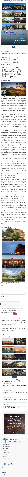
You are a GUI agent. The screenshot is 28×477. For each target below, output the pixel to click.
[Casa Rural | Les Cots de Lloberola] (13, 234)
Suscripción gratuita (20, 43)
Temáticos (4, 474)
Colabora (5, 456)
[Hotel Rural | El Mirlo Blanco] (20, 357)
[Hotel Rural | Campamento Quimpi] (8, 26)
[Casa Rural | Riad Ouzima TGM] (20, 349)
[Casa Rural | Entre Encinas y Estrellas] (20, 6)
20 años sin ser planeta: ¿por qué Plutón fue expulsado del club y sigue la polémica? (15, 393)
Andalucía (4, 470)
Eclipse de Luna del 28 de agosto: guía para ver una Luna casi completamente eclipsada (15, 400)
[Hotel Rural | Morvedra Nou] (8, 341)
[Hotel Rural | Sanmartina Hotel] (8, 357)
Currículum (5, 460)
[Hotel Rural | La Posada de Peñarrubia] (20, 364)
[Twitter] (17, 40)
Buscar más (14, 377)
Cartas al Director (6, 458)
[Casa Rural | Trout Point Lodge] (20, 341)
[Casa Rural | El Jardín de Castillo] (8, 20)
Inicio (2, 51)
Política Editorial (6, 448)
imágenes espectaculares (6, 145)
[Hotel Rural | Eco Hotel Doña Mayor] (13, 261)
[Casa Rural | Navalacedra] (20, 372)
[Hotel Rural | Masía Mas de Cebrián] (20, 13)
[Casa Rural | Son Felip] (8, 13)
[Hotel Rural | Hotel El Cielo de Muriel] (8, 6)
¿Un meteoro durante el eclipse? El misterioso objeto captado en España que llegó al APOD (15, 407)
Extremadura (5, 467)
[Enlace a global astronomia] (14, 424)
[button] (2, 87)
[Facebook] (15, 40)
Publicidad (5, 454)
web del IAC (11, 223)
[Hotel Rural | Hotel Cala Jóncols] (20, 20)
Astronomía (5, 51)
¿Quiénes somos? (6, 446)
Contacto (5, 450)
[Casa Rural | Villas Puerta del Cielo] (13, 248)
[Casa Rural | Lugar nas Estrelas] (20, 26)
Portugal (4, 472)
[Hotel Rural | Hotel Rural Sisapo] (8, 372)
